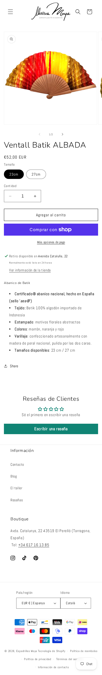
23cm (13, 174)
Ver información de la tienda (30, 270)
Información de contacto (53, 667)
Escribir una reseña (50, 429)
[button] (10, 12)
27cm (36, 174)
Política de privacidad (37, 659)
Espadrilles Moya (26, 651)
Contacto (17, 464)
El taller (16, 488)
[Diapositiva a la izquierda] (39, 134)
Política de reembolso (84, 651)
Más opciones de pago (51, 242)
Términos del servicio (69, 659)
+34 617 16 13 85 (33, 544)
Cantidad (10, 186)
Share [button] (14, 366)
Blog (13, 476)
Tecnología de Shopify (51, 651)
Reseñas (16, 500)
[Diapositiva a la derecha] (62, 134)
